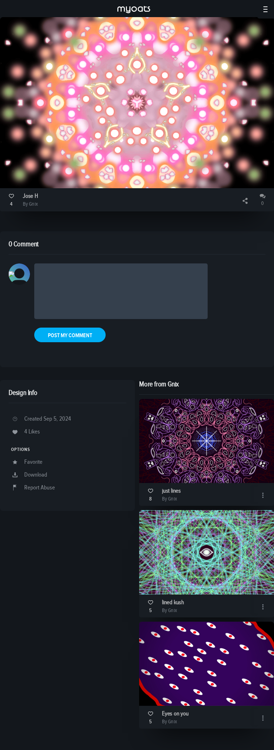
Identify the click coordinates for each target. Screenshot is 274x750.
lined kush (173, 603)
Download (35, 475)
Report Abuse (39, 488)
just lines (171, 491)
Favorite (33, 462)
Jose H (30, 196)
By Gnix (30, 204)
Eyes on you (175, 714)
